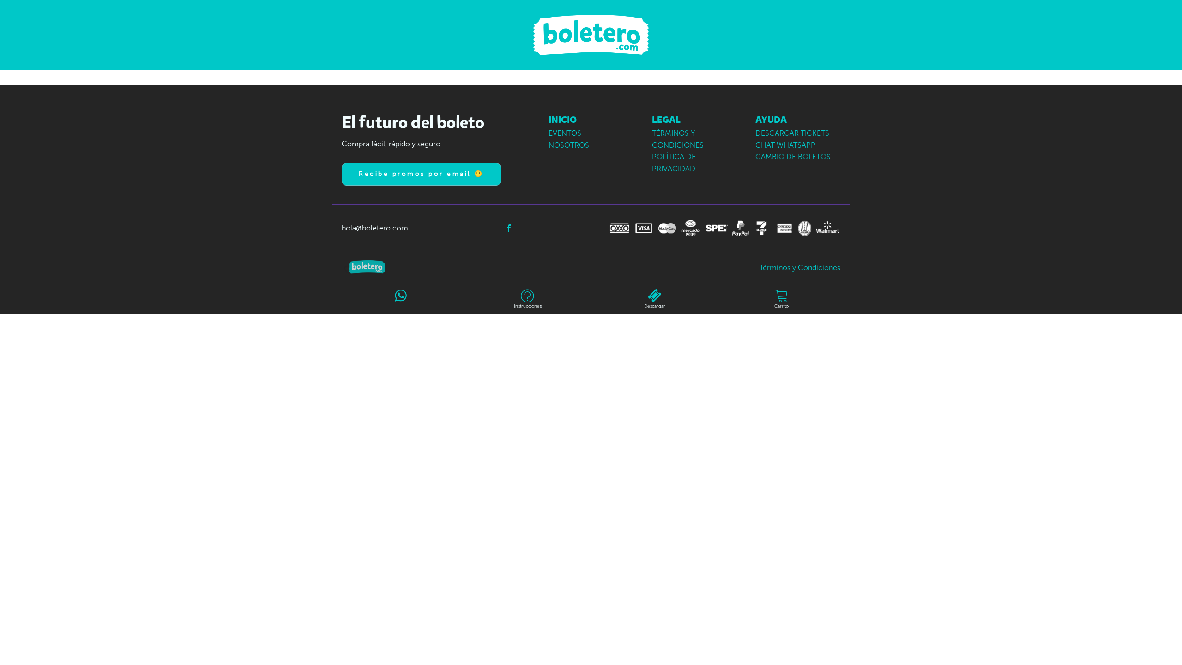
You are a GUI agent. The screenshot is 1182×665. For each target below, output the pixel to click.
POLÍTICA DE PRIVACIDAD (674, 162)
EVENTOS (565, 133)
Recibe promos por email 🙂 (421, 174)
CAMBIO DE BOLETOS (793, 156)
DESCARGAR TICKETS (792, 133)
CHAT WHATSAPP (785, 145)
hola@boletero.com (375, 228)
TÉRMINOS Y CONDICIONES (678, 139)
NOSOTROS (569, 145)
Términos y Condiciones (800, 267)
